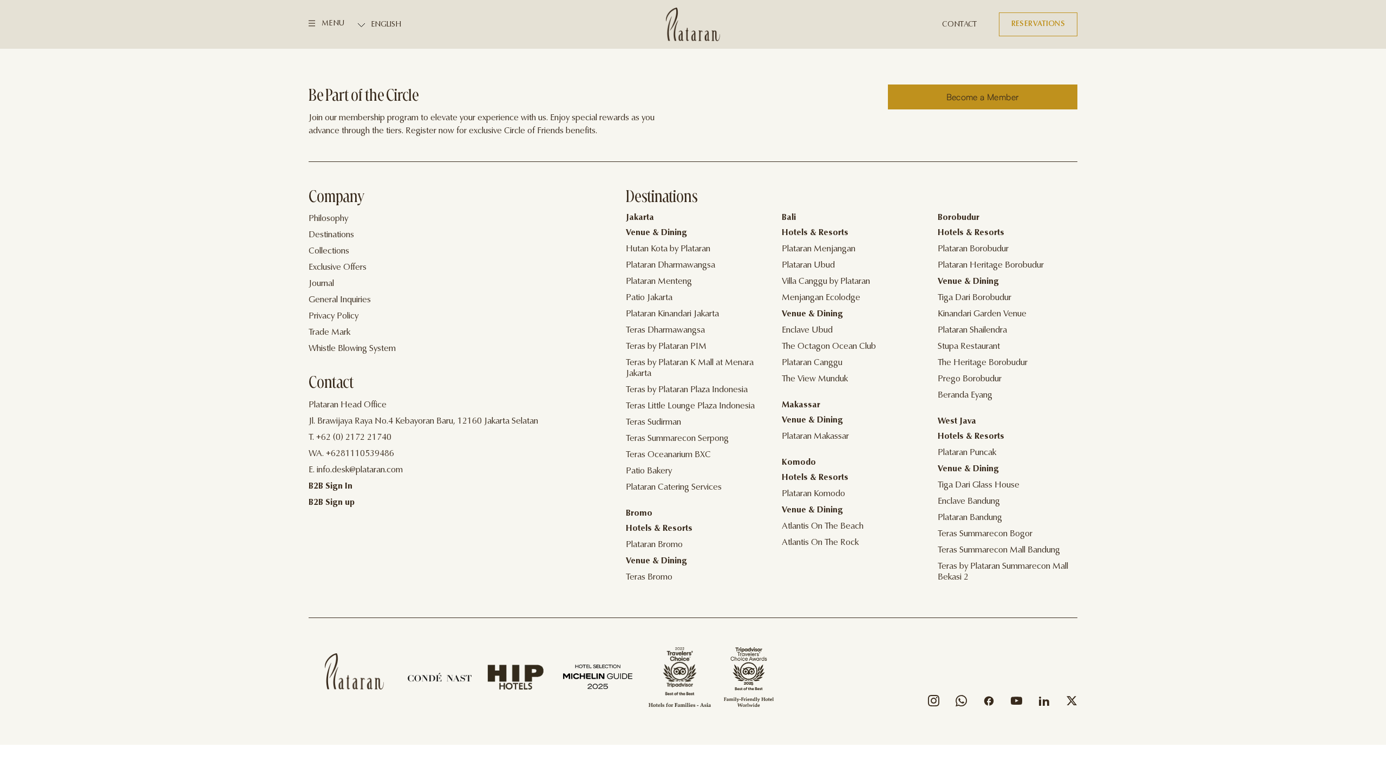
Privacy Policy (333, 316)
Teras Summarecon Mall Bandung (999, 550)
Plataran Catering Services (674, 487)
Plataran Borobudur (973, 249)
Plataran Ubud (808, 265)
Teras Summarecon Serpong (677, 438)
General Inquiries (340, 300)
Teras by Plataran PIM (666, 346)
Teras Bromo (649, 577)
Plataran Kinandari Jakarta (672, 314)
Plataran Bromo (654, 545)
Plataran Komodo (813, 494)
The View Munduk (815, 379)
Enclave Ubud (807, 330)
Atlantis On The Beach (823, 526)
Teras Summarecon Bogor (985, 534)
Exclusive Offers (338, 267)
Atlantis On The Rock (820, 542)
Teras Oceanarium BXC (668, 455)
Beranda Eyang (965, 395)
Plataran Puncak (967, 452)
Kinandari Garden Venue (982, 314)
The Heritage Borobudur (983, 363)
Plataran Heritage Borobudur (991, 265)
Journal (321, 284)
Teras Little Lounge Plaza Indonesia (690, 406)
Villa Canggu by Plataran (826, 281)
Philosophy (328, 218)
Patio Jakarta (649, 298)
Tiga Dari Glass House (978, 485)
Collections (329, 251)
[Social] (933, 703)
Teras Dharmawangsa (665, 330)
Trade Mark (329, 332)
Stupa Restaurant (969, 346)
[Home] (354, 671)
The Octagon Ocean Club (829, 346)
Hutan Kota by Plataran (668, 249)
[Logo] (693, 24)
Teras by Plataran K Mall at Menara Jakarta (690, 368)
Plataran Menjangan (818, 249)
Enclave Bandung (969, 501)
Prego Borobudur (970, 379)
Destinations (331, 235)
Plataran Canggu (812, 363)
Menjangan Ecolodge (821, 298)
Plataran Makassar (815, 436)
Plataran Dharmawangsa (670, 265)
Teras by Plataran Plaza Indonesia (687, 390)
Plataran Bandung (970, 518)
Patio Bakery (649, 471)
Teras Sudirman (653, 422)
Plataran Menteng (659, 281)
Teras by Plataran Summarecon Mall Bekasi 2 (1003, 572)
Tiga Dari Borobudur (974, 298)
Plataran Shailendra (972, 330)
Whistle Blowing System (352, 348)
